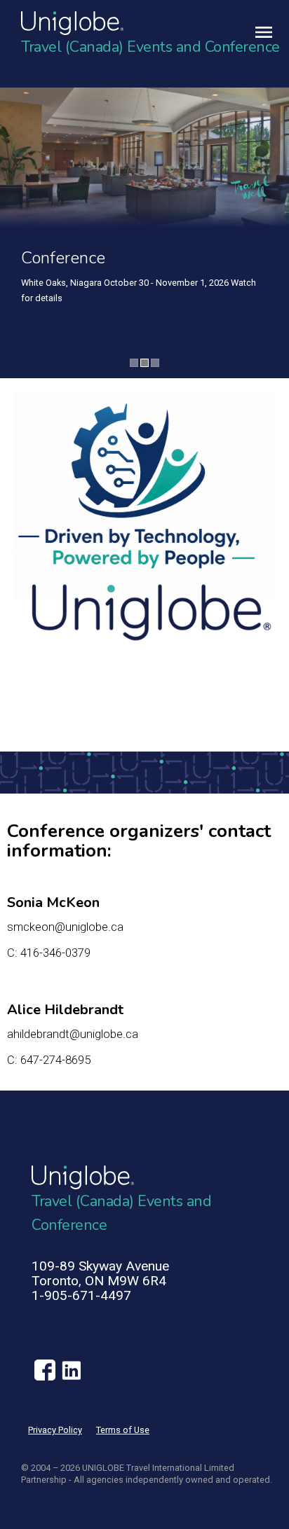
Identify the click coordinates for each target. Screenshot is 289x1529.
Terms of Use (122, 1430)
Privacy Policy (55, 1430)
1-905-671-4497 (81, 1295)
